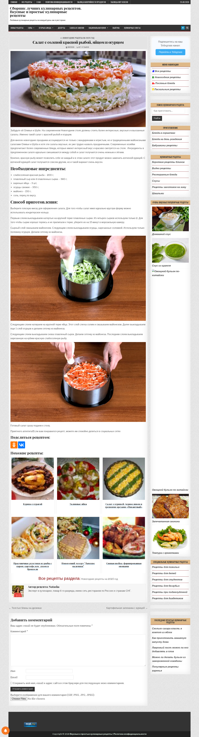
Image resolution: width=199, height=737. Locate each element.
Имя (12, 671)
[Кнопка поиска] (187, 28)
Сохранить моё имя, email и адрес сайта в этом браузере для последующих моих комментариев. (68, 683)
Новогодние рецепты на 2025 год (78, 38)
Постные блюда (165, 83)
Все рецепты (27, 2)
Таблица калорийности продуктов (91, 2)
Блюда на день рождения (167, 139)
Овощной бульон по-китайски (170, 489)
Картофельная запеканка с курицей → (127, 608)
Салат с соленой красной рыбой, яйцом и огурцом (78, 42)
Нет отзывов (83, 47)
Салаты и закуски (77, 27)
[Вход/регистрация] (183, 28)
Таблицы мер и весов (119, 2)
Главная (14, 2)
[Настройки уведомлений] (5, 731)
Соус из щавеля (161, 265)
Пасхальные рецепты (167, 89)
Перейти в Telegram (170, 52)
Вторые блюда (45, 27)
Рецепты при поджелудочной (169, 592)
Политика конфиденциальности (58, 2)
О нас (39, 2)
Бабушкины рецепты (164, 145)
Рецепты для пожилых (165, 567)
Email (13, 677)
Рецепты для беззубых (166, 585)
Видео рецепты (161, 168)
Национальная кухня (97, 27)
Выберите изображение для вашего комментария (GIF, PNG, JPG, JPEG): (52, 695)
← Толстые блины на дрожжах (25, 608)
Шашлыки (158, 193)
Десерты (61, 27)
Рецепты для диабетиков (167, 598)
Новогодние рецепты (167, 77)
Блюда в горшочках (163, 133)
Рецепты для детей (164, 573)
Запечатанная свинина (166, 521)
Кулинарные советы (132, 27)
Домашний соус (161, 234)
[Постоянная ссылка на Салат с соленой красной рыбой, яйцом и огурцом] (78, 89)
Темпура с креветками (165, 553)
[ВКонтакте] (21, 444)
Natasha (71, 47)
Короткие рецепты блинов (168, 162)
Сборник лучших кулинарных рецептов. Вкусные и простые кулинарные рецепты (45, 12)
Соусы (156, 180)
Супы (30, 27)
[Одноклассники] (13, 444)
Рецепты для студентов (167, 579)
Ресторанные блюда (164, 174)
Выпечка (116, 27)
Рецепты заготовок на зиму (169, 187)
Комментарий (19, 631)
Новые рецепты (17, 27)
